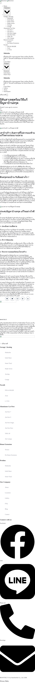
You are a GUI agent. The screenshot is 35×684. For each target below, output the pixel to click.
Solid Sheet (10, 20)
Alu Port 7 (10, 30)
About (5, 90)
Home (5, 6)
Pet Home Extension (13, 43)
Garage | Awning (8, 16)
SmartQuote (7, 91)
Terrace (9, 41)
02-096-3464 (16, 295)
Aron (8, 48)
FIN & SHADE (11, 46)
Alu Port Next (11, 35)
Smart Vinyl (10, 21)
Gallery (6, 88)
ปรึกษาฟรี (3, 95)
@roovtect (3, 295)
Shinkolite (10, 18)
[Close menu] (0, 3)
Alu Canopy (10, 38)
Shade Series (11, 23)
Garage (9, 26)
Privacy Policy (4, 681)
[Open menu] (7, 95)
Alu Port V (10, 31)
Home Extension (8, 40)
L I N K (9, 50)
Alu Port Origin (11, 33)
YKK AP (9, 36)
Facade (6, 45)
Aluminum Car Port (9, 28)
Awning (9, 25)
